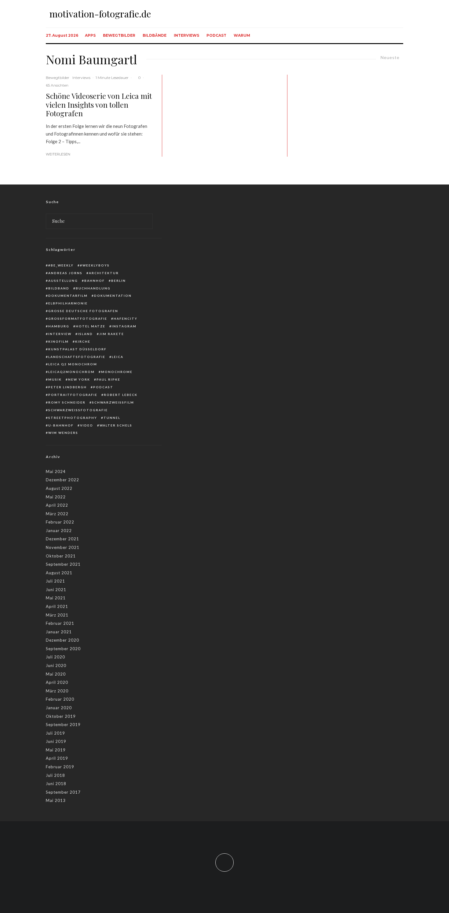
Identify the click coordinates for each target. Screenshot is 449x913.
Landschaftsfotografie (76, 357)
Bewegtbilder (119, 35)
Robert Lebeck (120, 395)
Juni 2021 (56, 589)
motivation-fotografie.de (100, 13)
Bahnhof (94, 280)
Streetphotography (72, 417)
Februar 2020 (60, 699)
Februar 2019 (60, 766)
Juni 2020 (56, 665)
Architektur (104, 273)
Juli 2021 (55, 581)
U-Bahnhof (61, 425)
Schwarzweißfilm (113, 402)
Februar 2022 (60, 522)
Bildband (58, 288)
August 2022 (59, 488)
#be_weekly (61, 265)
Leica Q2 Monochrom (72, 364)
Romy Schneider (67, 402)
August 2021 (59, 572)
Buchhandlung (93, 288)
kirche (82, 341)
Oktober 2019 (61, 716)
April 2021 (57, 606)
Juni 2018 (56, 783)
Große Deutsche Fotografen (83, 311)
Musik (55, 379)
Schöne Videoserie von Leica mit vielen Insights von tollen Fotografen (99, 104)
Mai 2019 (56, 749)
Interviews (186, 35)
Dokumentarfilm (68, 295)
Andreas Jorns (65, 273)
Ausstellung (63, 280)
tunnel (112, 417)
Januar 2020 (59, 707)
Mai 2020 (56, 674)
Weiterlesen (58, 154)
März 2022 (57, 513)
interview (59, 334)
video (86, 425)
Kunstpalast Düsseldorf (77, 349)
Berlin (118, 280)
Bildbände (154, 35)
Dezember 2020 (62, 640)
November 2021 (62, 547)
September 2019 (63, 724)
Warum (242, 35)
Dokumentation (113, 295)
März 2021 (57, 615)
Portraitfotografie (72, 395)
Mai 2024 (56, 471)
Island (85, 334)
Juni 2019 (56, 741)
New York (79, 379)
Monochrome (117, 372)
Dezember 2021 (62, 538)
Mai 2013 (56, 800)
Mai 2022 (56, 496)
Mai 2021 (56, 597)
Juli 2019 (55, 733)
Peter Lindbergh (67, 387)
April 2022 (57, 505)
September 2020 (63, 648)
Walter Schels (116, 425)
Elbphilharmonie (68, 303)
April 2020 (57, 682)
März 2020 (57, 690)
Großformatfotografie (77, 318)
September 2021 (63, 564)
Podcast (216, 35)
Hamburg (58, 326)
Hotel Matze (90, 326)
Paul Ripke (108, 379)
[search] (145, 221)
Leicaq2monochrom (71, 372)
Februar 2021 (60, 623)
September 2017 (63, 792)
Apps (90, 35)
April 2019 (57, 758)
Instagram (124, 326)
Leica (117, 357)
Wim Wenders (63, 432)
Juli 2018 (55, 775)
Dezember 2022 (62, 479)
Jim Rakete (111, 334)
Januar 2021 (59, 631)
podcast (103, 387)
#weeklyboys (95, 265)
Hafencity (125, 318)
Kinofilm (58, 341)
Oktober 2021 (61, 555)
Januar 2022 (59, 530)
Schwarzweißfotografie (78, 410)
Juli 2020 (55, 656)
